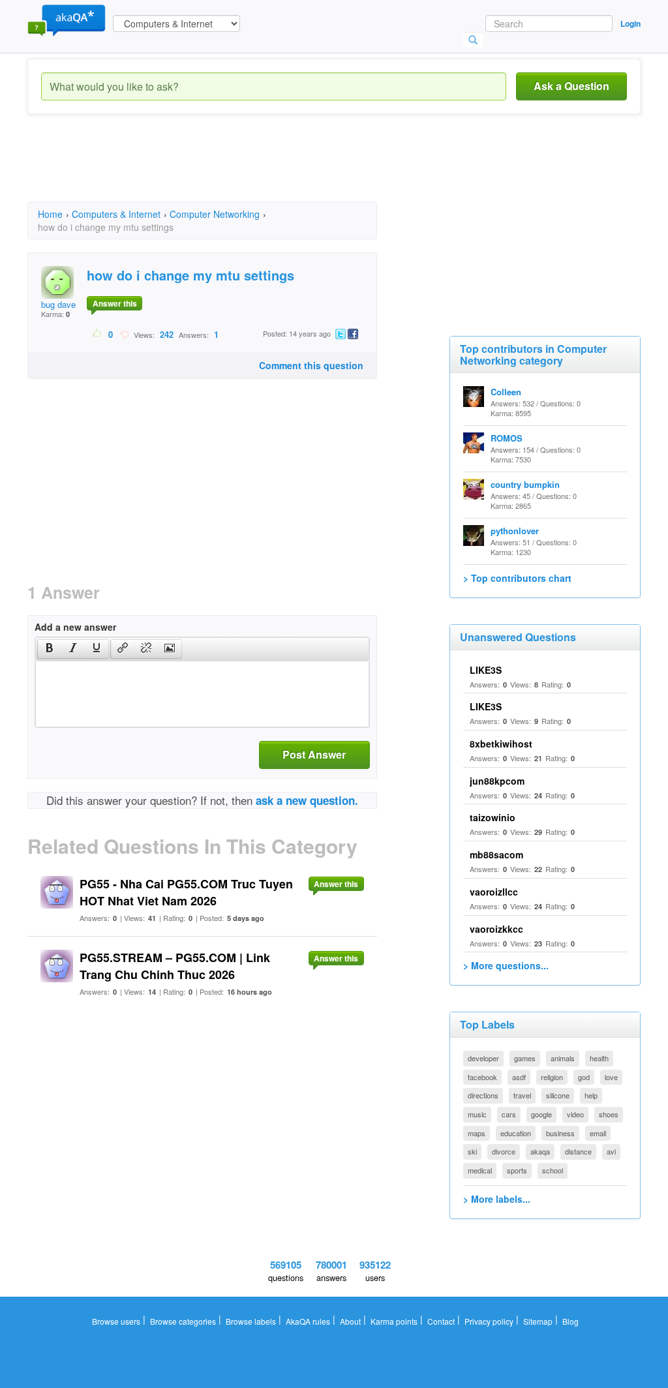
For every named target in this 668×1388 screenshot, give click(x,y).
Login (630, 23)
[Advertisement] (264, 169)
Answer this (115, 303)
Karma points (394, 1321)
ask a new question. (307, 800)
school (552, 1170)
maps (476, 1133)
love (611, 1077)
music (477, 1114)
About (350, 1321)
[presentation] (49, 649)
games (525, 1058)
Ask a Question (571, 85)
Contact (441, 1321)
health (599, 1058)
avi (611, 1151)
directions (483, 1095)
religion (552, 1077)
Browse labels (251, 1321)
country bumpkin (525, 484)
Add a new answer (75, 626)
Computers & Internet (116, 213)
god (584, 1077)
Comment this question (311, 365)
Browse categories (183, 1321)
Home (50, 213)
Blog (570, 1321)
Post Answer (314, 754)
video (575, 1114)
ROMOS (507, 438)
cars (509, 1114)
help (591, 1095)
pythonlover (515, 530)
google (541, 1114)
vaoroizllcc (494, 891)
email (598, 1133)
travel (522, 1095)
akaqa (540, 1151)
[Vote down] (124, 334)
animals (563, 1058)
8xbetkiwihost (501, 743)
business (560, 1133)
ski (472, 1151)
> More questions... (506, 965)
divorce (503, 1151)
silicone (557, 1095)
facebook (482, 1077)
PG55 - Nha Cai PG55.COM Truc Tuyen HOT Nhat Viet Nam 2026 (186, 892)
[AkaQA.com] (66, 19)
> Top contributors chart (517, 577)
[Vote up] (97, 334)
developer (483, 1058)
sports (517, 1170)
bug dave (58, 304)
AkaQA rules (308, 1321)
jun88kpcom (497, 780)
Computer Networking (215, 213)
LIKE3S (486, 669)
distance (578, 1151)
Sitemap (538, 1321)
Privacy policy (488, 1321)
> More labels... (496, 1198)
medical (480, 1170)
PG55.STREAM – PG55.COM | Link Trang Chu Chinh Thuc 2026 (175, 966)
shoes (608, 1114)
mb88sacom (496, 854)
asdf (519, 1077)
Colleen (506, 391)
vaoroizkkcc (496, 928)
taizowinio (492, 817)
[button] (49, 649)
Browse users (116, 1321)
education (515, 1133)
